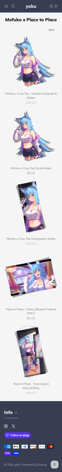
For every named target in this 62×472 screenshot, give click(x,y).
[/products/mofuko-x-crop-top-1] (31, 136)
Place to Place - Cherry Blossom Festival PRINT (31, 311)
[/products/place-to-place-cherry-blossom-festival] (31, 277)
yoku (17, 464)
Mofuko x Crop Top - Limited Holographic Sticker (31, 95)
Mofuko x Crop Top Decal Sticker (31, 168)
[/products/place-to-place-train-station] (31, 352)
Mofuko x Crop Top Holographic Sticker (31, 238)
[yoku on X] (15, 426)
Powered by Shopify (34, 464)
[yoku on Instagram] (8, 426)
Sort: (50, 29)
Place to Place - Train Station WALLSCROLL (31, 386)
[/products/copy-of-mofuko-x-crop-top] (31, 207)
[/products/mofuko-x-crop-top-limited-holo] (31, 62)
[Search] (13, 6)
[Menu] (6, 6)
